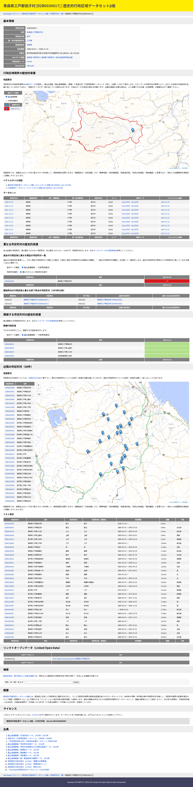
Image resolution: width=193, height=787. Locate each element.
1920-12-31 (9, 206)
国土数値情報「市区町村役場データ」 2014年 (26, 744)
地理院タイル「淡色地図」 (181, 168)
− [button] (26, 97)
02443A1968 (9, 281)
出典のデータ (30, 84)
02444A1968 (9, 609)
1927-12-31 (9, 233)
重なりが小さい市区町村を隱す (34, 272)
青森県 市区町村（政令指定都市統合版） (57, 57)
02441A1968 (9, 543)
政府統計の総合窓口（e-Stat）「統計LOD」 (25, 766)
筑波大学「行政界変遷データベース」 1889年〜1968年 (30, 738)
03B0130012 (9, 539)
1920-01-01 (9, 202)
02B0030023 (9, 566)
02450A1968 (9, 574)
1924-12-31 (9, 221)
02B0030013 (9, 629)
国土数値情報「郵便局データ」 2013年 (23, 749)
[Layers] (26, 103)
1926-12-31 (9, 229)
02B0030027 (9, 613)
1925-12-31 (9, 225)
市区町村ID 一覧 (56, 13)
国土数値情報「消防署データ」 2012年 (23, 755)
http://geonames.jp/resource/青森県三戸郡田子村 (71, 658)
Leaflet (171, 168)
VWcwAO (30, 65)
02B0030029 (9, 551)
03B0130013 (9, 598)
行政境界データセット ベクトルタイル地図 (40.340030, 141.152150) (35, 188)
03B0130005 (9, 582)
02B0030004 (9, 578)
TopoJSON (126, 202)
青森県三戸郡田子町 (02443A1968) (109, 299)
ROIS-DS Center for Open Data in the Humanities (105, 782)
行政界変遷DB (12, 100)
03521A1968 (9, 601)
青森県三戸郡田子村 (35, 32)
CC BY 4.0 (36, 714)
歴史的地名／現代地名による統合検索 (18, 676)
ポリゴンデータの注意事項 (104, 250)
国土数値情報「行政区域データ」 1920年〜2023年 (28, 735)
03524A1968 (9, 621)
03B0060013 (9, 625)
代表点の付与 (33, 377)
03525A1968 (9, 570)
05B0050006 (9, 356)
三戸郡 (29, 40)
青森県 (29, 44)
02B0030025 (9, 633)
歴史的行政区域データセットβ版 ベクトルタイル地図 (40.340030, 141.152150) (39, 185)
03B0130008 (9, 586)
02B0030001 (9, 344)
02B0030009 (9, 348)
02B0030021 (9, 562)
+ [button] (26, 94)
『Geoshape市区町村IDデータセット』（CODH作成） (29, 769)
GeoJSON (134, 202)
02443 (29, 61)
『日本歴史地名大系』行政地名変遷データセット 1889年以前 (32, 741)
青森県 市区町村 (33, 57)
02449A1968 (9, 637)
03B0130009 (9, 617)
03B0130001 (9, 559)
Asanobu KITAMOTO (75, 782)
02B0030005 (9, 547)
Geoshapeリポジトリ (11, 13)
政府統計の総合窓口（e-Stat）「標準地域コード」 (28, 764)
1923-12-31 (9, 218)
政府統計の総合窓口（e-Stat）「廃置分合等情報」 (28, 761)
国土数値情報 (12, 97)
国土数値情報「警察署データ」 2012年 (23, 752)
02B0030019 (9, 352)
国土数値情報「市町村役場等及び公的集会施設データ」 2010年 (33, 746)
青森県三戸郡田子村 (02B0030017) (36, 299)
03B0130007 (9, 605)
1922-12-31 (9, 213)
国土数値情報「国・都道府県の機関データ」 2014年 (29, 758)
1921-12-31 (9, 210)
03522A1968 (9, 594)
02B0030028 (9, 555)
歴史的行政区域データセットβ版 (35, 13)
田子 (28, 36)
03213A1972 (9, 590)
